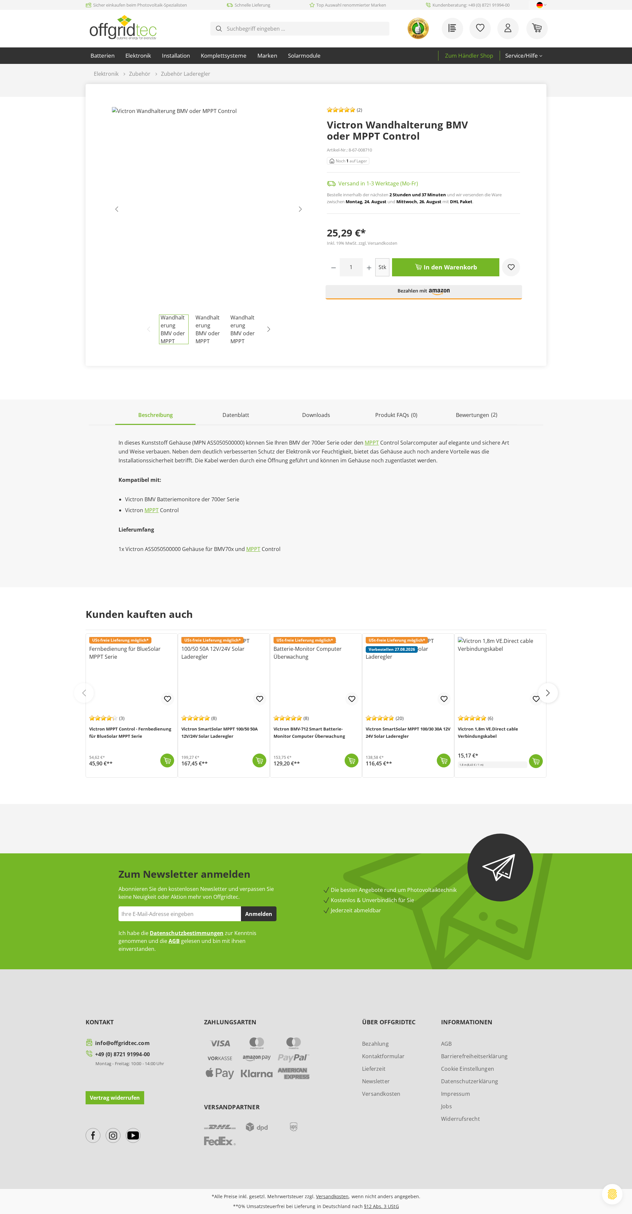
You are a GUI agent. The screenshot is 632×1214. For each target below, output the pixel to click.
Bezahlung (375, 1043)
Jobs (446, 1106)
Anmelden (258, 914)
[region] (208, 225)
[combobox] (305, 29)
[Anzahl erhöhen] (369, 267)
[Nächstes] (300, 210)
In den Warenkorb (449, 267)
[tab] (155, 415)
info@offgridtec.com (122, 1043)
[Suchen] (219, 29)
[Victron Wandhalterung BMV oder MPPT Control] (208, 211)
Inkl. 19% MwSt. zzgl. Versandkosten (362, 243)
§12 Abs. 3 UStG (381, 1206)
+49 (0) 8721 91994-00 (122, 1054)
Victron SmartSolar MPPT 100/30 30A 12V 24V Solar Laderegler (408, 732)
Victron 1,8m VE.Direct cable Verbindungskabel (488, 732)
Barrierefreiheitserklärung (474, 1056)
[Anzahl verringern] (333, 267)
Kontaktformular (383, 1056)
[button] (424, 295)
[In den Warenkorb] (167, 760)
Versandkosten (381, 1093)
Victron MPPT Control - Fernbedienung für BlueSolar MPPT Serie (130, 732)
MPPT (372, 442)
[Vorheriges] (117, 210)
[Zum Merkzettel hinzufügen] (511, 267)
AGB (174, 941)
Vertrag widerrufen (115, 1097)
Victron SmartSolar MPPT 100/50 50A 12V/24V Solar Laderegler (219, 732)
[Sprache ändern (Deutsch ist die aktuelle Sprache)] (540, 5)
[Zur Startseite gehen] (123, 27)
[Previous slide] (84, 693)
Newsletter (376, 1081)
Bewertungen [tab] (476, 415)
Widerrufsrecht (460, 1118)
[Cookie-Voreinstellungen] (612, 1194)
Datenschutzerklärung (469, 1081)
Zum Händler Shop (469, 55)
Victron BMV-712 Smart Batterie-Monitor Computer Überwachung (309, 732)
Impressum (455, 1093)
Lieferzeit (373, 1068)
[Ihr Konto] (508, 28)
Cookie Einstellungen (467, 1068)
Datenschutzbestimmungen (187, 933)
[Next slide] (548, 693)
